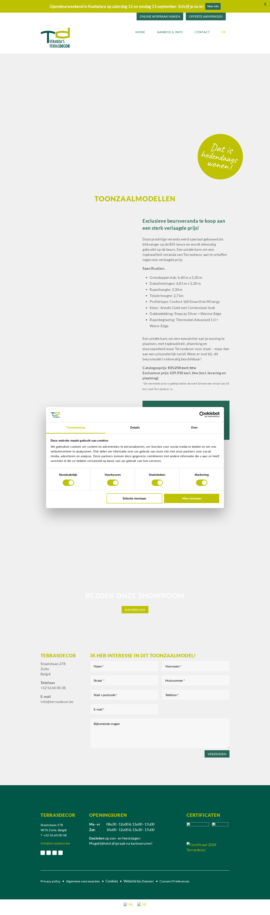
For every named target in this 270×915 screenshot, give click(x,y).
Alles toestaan (191, 498)
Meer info (213, 6)
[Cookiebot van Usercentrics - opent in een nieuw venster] (202, 414)
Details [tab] (135, 427)
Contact (202, 32)
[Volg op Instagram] (48, 853)
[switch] (112, 483)
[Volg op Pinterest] (54, 853)
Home (140, 32)
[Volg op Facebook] (43, 853)
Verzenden (217, 754)
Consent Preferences (175, 881)
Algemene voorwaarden (83, 881)
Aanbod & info (170, 32)
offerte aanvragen (206, 16)
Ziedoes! (148, 881)
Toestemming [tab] (75, 427)
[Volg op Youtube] (60, 853)
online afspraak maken (160, 16)
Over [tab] (194, 427)
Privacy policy (50, 881)
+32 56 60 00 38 (53, 688)
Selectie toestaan (134, 498)
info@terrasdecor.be (57, 701)
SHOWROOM (135, 610)
